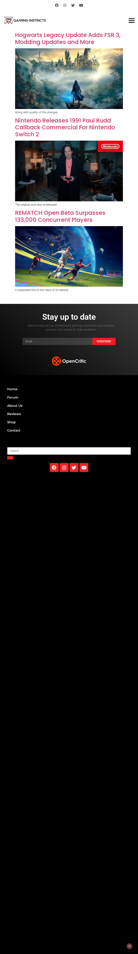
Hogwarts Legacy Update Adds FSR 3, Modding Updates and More (68, 38)
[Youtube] (81, 5)
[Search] (10, 457)
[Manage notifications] (129, 946)
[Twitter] (73, 5)
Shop (11, 422)
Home (12, 389)
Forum (12, 397)
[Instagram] (64, 5)
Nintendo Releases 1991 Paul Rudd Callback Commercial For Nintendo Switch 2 (65, 127)
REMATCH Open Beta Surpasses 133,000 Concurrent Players (60, 216)
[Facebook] (56, 5)
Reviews (14, 414)
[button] (69, 350)
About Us (14, 406)
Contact (13, 430)
